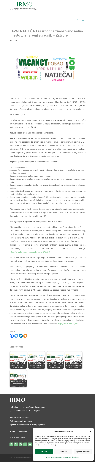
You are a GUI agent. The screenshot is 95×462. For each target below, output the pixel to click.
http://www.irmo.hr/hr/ (68, 324)
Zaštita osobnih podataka (71, 457)
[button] (90, 431)
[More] (25, 336)
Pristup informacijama (19, 417)
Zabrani (63, 452)
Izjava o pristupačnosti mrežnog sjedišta (27, 424)
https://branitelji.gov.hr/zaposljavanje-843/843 (30, 252)
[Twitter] (16, 336)
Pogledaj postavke (82, 452)
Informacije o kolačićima (54, 457)
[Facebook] (12, 336)
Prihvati (44, 452)
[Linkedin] (21, 336)
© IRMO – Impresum (18, 432)
